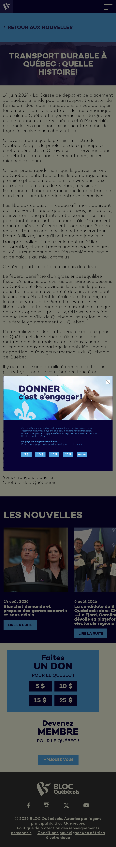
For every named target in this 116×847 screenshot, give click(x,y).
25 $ (68, 454)
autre (82, 454)
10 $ (40, 454)
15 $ (54, 454)
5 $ (26, 454)
